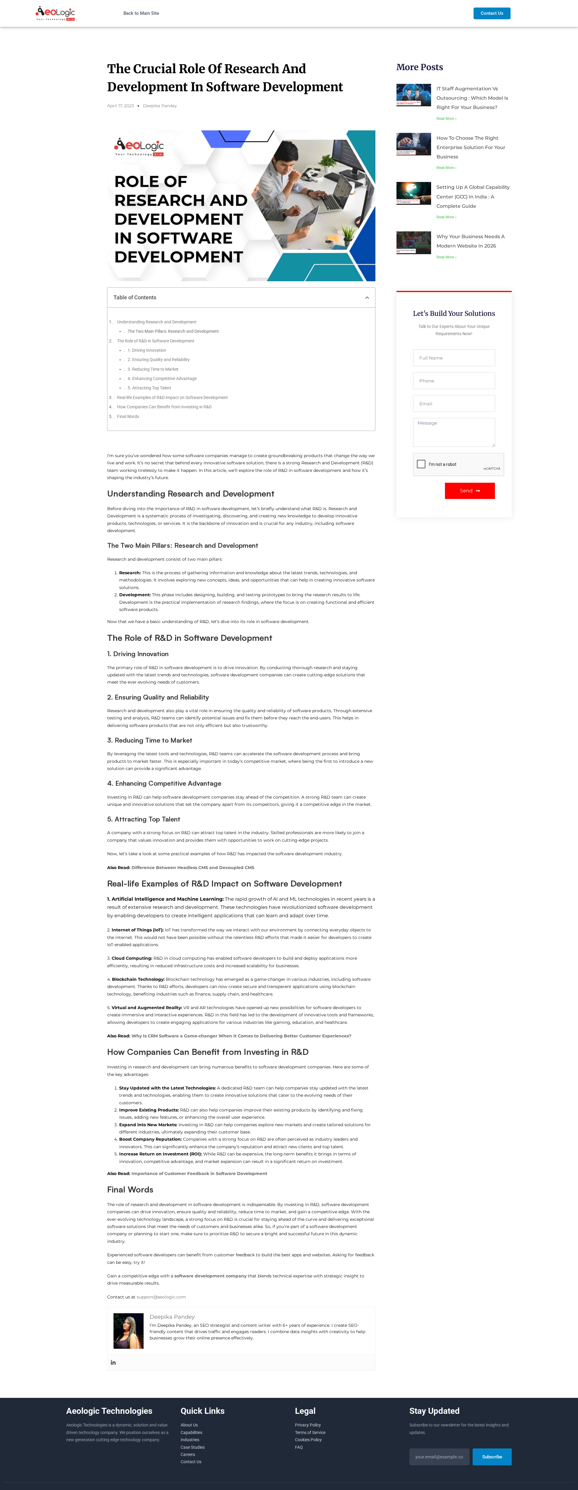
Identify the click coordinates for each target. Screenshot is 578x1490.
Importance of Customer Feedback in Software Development (199, 1173)
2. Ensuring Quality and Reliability (159, 359)
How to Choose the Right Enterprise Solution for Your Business (471, 147)
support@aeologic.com (161, 1297)
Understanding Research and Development (157, 322)
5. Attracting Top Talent (149, 387)
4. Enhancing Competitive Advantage (162, 378)
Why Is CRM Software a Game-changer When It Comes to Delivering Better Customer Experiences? (241, 1036)
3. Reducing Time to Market (153, 369)
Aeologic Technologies (109, 1411)
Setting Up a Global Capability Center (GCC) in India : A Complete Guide (473, 196)
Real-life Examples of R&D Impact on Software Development (172, 397)
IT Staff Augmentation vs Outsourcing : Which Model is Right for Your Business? (472, 98)
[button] (367, 297)
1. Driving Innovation (147, 350)
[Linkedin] (113, 1363)
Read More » (447, 119)
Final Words (128, 416)
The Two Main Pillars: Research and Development (173, 331)
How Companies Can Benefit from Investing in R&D (164, 406)
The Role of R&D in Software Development (155, 340)
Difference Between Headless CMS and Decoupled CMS (193, 867)
